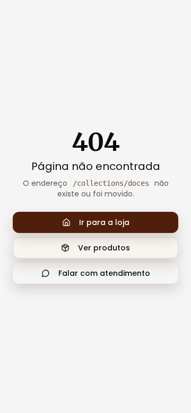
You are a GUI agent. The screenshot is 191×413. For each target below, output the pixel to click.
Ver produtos (104, 248)
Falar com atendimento (104, 273)
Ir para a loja (104, 222)
